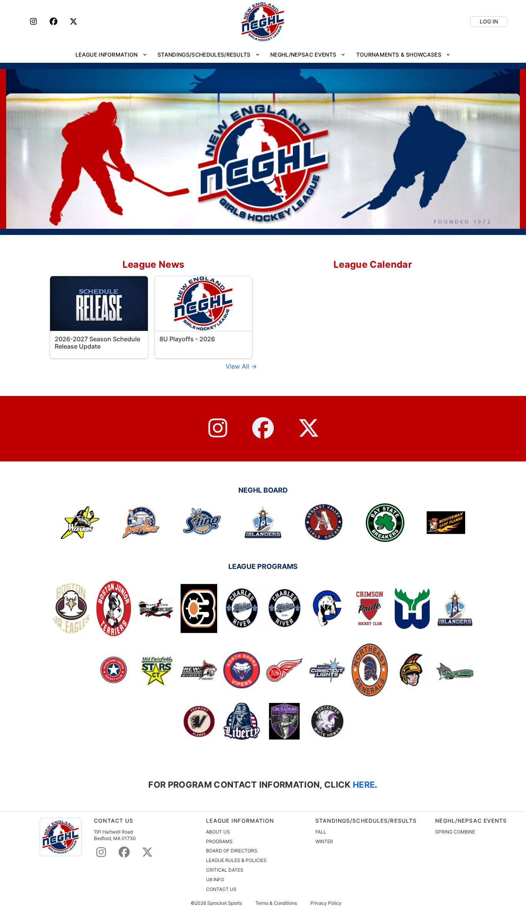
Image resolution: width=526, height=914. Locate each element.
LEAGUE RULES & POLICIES (236, 860)
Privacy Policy (326, 903)
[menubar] (263, 54)
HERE (363, 784)
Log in (489, 21)
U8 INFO (215, 879)
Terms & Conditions (276, 903)
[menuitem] (111, 54)
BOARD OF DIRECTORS (231, 851)
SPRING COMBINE (455, 832)
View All (238, 366)
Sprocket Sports (224, 903)
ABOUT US (218, 832)
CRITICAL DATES (224, 870)
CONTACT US (221, 889)
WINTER (324, 841)
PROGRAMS (219, 841)
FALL (320, 832)
